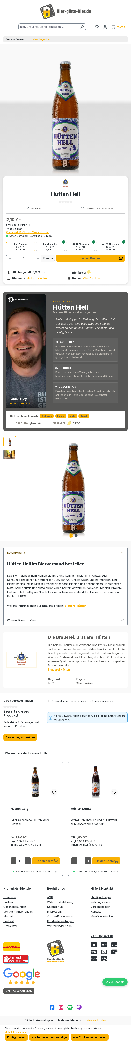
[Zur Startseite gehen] (65, 11)
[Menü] (7, 26)
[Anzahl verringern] (9, 258)
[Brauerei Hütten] (65, 183)
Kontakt (96, 911)
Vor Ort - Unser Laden (18, 911)
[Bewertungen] (21, 976)
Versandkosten (100, 907)
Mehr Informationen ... (17, 1032)
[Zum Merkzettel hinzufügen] (53, 792)
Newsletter (10, 926)
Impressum (54, 911)
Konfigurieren (16, 1037)
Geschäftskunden (14, 907)
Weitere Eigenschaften (21, 620)
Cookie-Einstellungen (60, 916)
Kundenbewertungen (60, 921)
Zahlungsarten (100, 902)
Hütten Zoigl (20, 809)
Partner (8, 902)
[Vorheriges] (4, 819)
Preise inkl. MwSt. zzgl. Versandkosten (27, 232)
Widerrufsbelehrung (60, 902)
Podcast (8, 921)
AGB (50, 897)
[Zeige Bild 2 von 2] (76, 535)
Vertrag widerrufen (59, 926)
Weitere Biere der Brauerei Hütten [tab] (27, 753)
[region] (65, 487)
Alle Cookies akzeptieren (89, 1037)
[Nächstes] (126, 819)
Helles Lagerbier (37, 278)
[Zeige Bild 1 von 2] (71, 535)
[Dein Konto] (105, 26)
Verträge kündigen (102, 916)
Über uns (9, 897)
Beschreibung (16, 552)
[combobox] (48, 26)
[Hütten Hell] (73, 487)
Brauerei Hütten (59, 669)
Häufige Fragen (101, 897)
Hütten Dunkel (81, 809)
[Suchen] (82, 26)
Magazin (8, 916)
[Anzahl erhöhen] (38, 258)
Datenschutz (55, 907)
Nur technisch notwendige (49, 1037)
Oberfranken (91, 278)
